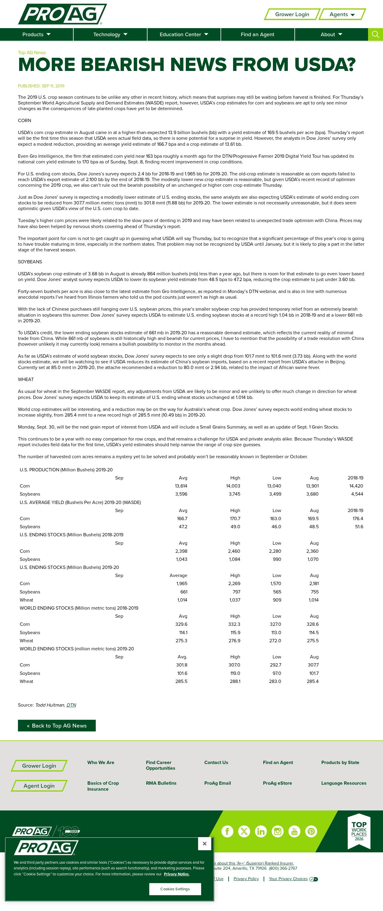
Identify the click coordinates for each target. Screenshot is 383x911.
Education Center (180, 34)
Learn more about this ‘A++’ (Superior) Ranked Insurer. (244, 863)
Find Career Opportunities (160, 765)
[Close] (204, 843)
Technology (106, 34)
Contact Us (216, 762)
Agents (339, 14)
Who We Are (100, 762)
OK (13, 905)
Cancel (51, 905)
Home (100, 831)
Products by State (340, 762)
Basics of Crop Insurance (103, 786)
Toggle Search (375, 34)
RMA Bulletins (161, 783)
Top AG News (32, 52)
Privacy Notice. (176, 874)
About (328, 34)
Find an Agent (257, 34)
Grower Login (292, 14)
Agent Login (39, 785)
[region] (109, 869)
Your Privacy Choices (288, 879)
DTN (71, 705)
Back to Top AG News (59, 725)
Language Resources (344, 783)
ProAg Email (217, 783)
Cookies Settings (175, 889)
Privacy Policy (246, 879)
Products (32, 34)
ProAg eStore (277, 783)
